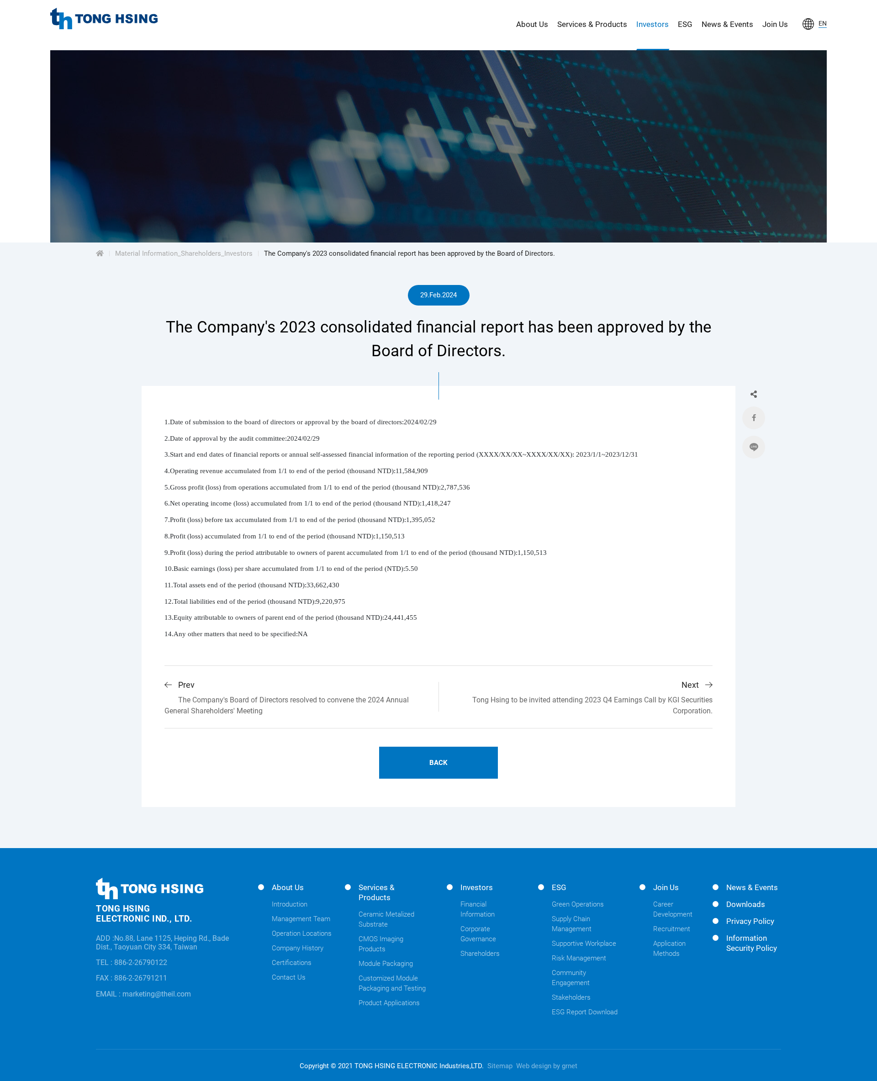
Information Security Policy (751, 943)
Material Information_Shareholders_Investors (184, 253)
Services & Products (592, 24)
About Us (532, 24)
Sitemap (499, 1066)
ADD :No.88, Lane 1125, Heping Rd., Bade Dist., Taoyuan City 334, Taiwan (162, 942)
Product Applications (389, 1003)
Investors (652, 24)
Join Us (775, 24)
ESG (685, 24)
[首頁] (100, 253)
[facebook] (753, 417)
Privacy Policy (750, 921)
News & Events (727, 24)
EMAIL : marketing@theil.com (143, 994)
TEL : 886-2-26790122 (131, 962)
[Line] (753, 447)
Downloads (745, 904)
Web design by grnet (546, 1066)
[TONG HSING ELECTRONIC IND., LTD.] (104, 18)
